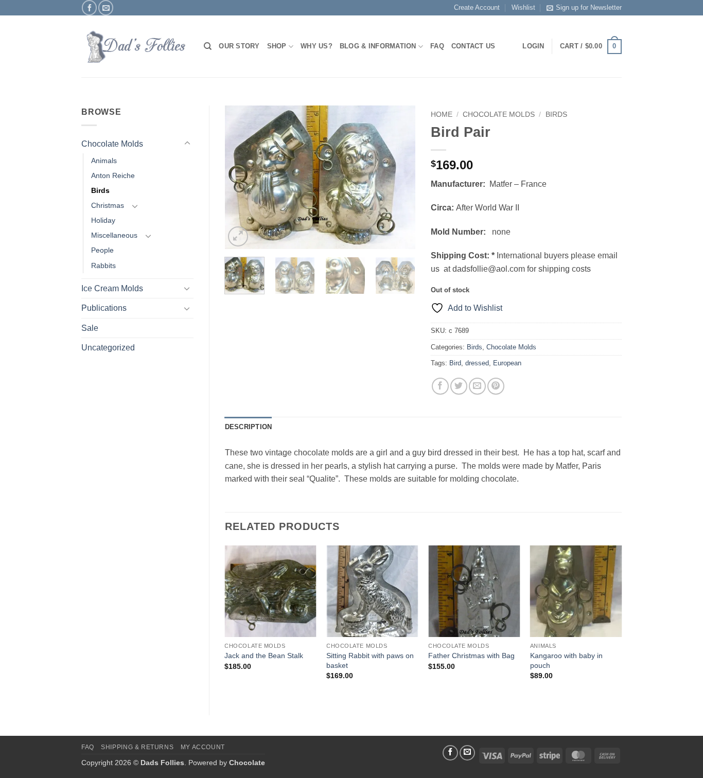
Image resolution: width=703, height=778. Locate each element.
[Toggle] (187, 143)
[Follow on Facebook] (89, 7)
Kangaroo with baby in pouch (566, 660)
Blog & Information (378, 46)
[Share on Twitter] (458, 386)
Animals (104, 160)
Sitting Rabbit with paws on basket (370, 660)
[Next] (399, 177)
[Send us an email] (105, 7)
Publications (104, 308)
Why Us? (316, 46)
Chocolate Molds (112, 143)
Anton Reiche (113, 175)
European (507, 363)
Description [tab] (248, 427)
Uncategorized (108, 347)
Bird (455, 363)
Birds (100, 190)
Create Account (477, 7)
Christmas (107, 205)
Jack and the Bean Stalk (263, 655)
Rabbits (103, 265)
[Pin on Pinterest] (495, 386)
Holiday (103, 220)
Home (441, 114)
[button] (591, 46)
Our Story (239, 46)
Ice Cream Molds (112, 288)
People (102, 250)
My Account (203, 747)
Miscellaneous (114, 235)
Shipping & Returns (137, 747)
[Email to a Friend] (477, 386)
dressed (477, 363)
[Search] (208, 46)
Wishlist (523, 7)
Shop (277, 46)
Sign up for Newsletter (589, 7)
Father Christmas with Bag (471, 655)
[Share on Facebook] (440, 386)
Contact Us (473, 46)
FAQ (437, 46)
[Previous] (241, 177)
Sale (89, 328)
